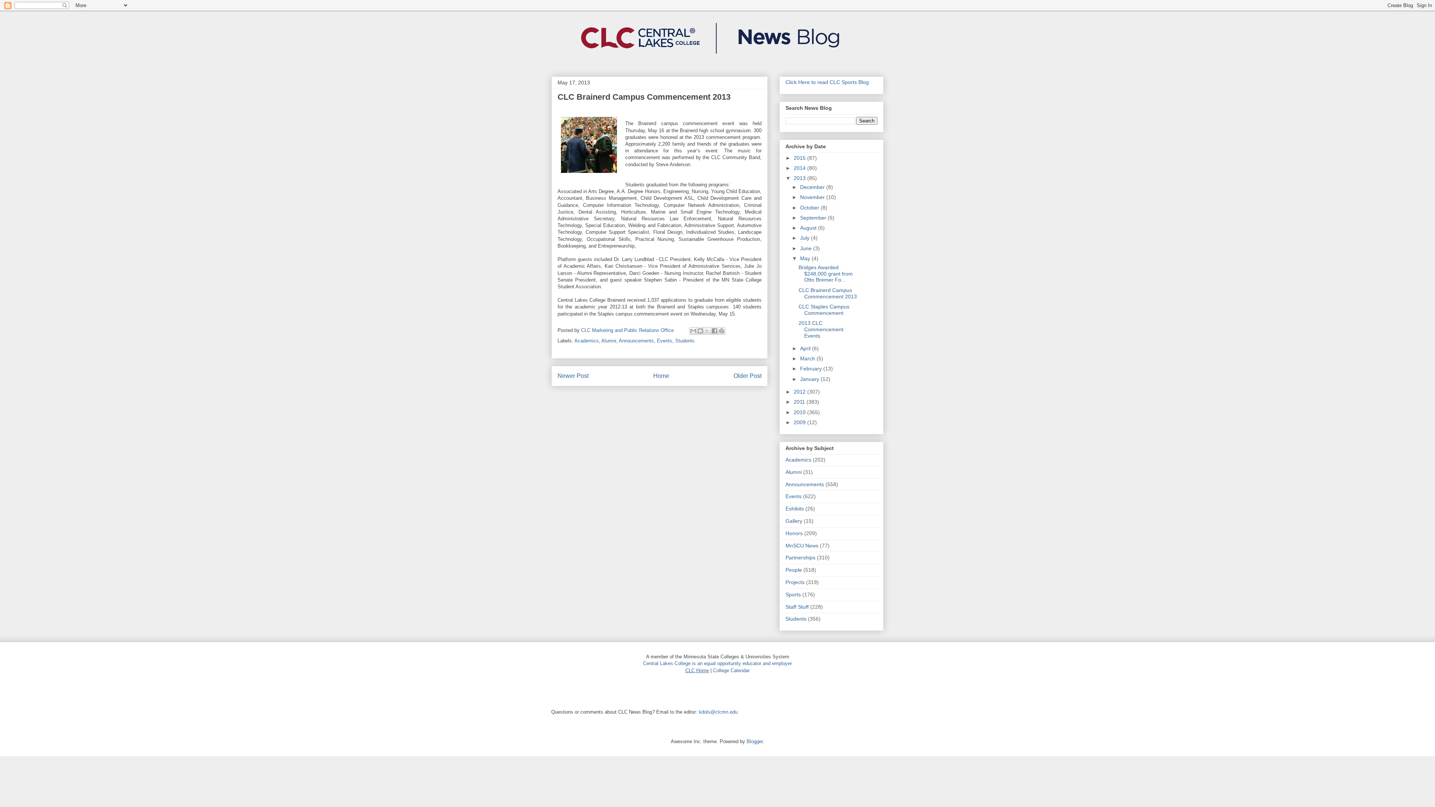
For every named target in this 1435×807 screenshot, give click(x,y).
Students (685, 341)
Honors (794, 533)
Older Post (748, 376)
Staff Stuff (797, 607)
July (805, 238)
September (814, 218)
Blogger (755, 741)
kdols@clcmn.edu (718, 712)
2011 (800, 402)
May (806, 258)
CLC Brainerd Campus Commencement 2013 (828, 293)
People (794, 570)
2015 (800, 158)
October (810, 208)
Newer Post (573, 376)
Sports (793, 595)
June (806, 248)
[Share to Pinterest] (721, 331)
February (811, 369)
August (809, 228)
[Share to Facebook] (714, 331)
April (806, 348)
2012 (800, 392)
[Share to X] (707, 331)
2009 (800, 422)
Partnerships (800, 558)
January (810, 379)
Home (661, 376)
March (808, 358)
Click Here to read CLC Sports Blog (827, 82)
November (813, 197)
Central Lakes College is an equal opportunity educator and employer (717, 663)
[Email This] (693, 331)
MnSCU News (802, 546)
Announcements (636, 341)
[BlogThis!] (700, 331)
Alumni (608, 341)
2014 (800, 168)
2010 (800, 412)
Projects (795, 582)
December (813, 187)
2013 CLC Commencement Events (821, 329)
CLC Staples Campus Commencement (824, 310)
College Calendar (731, 670)
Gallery (794, 521)
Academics (586, 341)
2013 (800, 178)
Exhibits (795, 509)
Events (664, 341)
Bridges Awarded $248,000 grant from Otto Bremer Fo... (826, 273)
